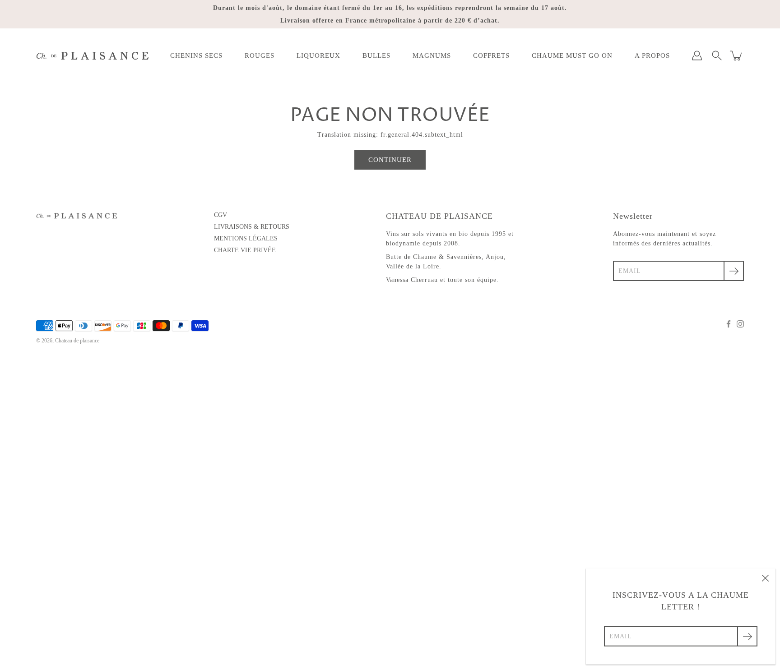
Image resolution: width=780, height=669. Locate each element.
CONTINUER (390, 159)
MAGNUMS (432, 55)
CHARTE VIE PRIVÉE (245, 250)
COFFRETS (491, 55)
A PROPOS (652, 55)
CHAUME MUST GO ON (572, 55)
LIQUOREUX (318, 55)
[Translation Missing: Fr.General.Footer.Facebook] (728, 324)
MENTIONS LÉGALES (246, 238)
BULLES (376, 55)
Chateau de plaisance (77, 340)
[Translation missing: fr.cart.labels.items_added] (736, 55)
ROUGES (259, 55)
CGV (220, 215)
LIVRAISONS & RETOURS (251, 226)
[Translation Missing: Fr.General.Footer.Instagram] (740, 324)
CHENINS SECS (196, 55)
